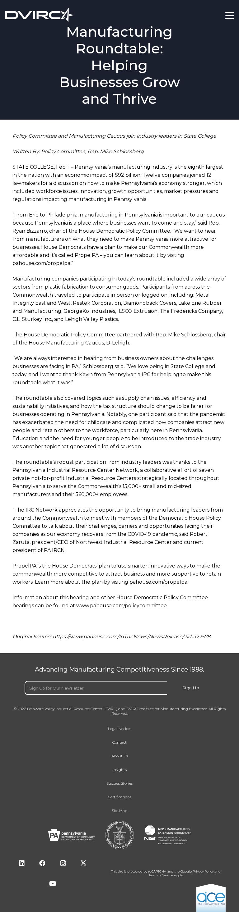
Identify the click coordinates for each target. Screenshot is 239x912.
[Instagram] (63, 863)
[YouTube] (52, 883)
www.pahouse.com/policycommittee (121, 606)
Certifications (119, 797)
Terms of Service (161, 875)
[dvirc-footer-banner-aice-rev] (211, 897)
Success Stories (119, 783)
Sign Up (190, 687)
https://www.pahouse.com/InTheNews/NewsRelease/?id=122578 (131, 637)
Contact (119, 742)
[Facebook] (42, 863)
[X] (83, 863)
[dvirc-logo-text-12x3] (39, 14)
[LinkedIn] (22, 863)
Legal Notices (119, 729)
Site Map (119, 811)
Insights (120, 770)
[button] (229, 15)
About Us (119, 756)
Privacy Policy (203, 871)
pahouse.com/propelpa (41, 263)
